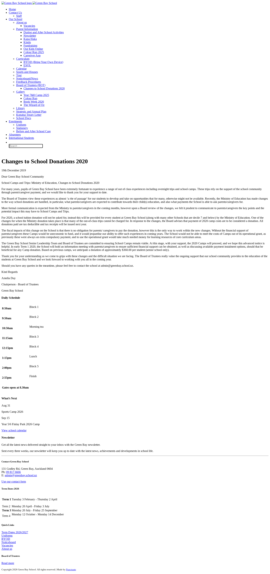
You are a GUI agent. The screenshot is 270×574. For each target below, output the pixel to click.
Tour (19, 75)
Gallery (20, 91)
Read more (7, 563)
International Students (21, 137)
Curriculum (22, 58)
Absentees (15, 134)
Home (12, 9)
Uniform (21, 124)
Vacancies (29, 25)
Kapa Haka (30, 39)
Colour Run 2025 (34, 52)
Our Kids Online (33, 48)
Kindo (27, 42)
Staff (19, 15)
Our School (15, 19)
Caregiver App (32, 55)
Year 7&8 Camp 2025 (36, 95)
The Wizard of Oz (34, 104)
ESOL (27, 65)
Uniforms (6, 535)
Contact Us (15, 12)
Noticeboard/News (27, 78)
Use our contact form (13, 481)
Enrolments (15, 121)
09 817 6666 (13, 472)
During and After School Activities (44, 32)
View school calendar (13, 430)
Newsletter (30, 35)
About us (21, 22)
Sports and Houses (27, 71)
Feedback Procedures (28, 81)
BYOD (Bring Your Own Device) (43, 62)
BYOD (5, 538)
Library (20, 108)
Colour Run (30, 98)
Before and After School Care (33, 131)
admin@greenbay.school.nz (21, 475)
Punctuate (71, 569)
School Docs (23, 118)
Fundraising (30, 45)
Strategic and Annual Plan (31, 111)
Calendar (21, 68)
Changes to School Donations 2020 (44, 88)
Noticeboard (8, 542)
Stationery (22, 128)
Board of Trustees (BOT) (30, 85)
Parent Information (27, 29)
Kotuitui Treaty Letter (28, 114)
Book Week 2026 (34, 101)
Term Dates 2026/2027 (14, 532)
